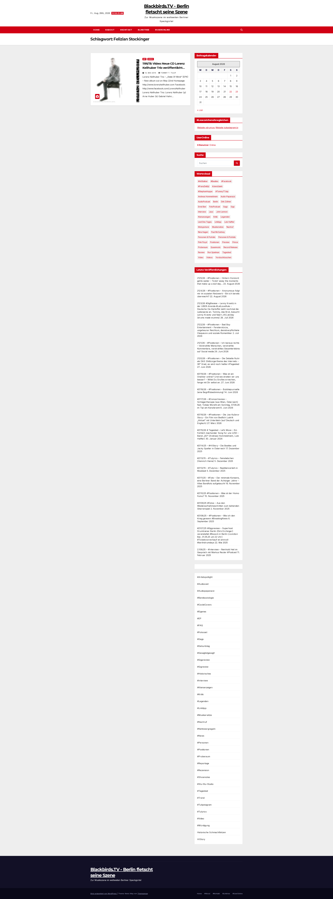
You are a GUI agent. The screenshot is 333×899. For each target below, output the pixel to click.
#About (109, 30)
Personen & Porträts (206, 237)
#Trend (200, 798)
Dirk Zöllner (226, 201)
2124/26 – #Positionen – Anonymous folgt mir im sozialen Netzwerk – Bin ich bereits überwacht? (218, 293)
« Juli (200, 110)
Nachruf (230, 227)
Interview (202, 212)
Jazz (211, 212)
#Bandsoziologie (205, 597)
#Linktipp (201, 708)
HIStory (201, 839)
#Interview (202, 680)
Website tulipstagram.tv (227, 127)
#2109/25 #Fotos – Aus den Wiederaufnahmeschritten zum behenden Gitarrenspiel (218, 506)
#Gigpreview (203, 660)
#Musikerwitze (204, 715)
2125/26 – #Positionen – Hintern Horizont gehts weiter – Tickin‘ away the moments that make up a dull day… (218, 281)
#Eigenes (201, 611)
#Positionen (203, 749)
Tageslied (226, 252)
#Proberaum (203, 756)
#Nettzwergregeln (206, 729)
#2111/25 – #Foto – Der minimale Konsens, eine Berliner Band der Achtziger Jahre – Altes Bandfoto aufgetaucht (218, 480)
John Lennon (222, 212)
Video (200, 257)
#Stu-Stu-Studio (205, 784)
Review (201, 252)
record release (231, 247)
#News (200, 735)
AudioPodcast (204, 201)
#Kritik (200, 694)
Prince (235, 242)
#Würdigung (203, 825)
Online (206, 145)
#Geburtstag (203, 646)
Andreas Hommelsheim (208, 196)
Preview (225, 242)
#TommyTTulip (222, 191)
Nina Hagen (203, 232)
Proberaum (203, 247)
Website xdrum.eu (206, 127)
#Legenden (202, 701)
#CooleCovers (204, 604)
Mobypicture (203, 227)
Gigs (233, 207)
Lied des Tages (205, 222)
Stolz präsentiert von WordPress (103, 893)
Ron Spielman (213, 252)
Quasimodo (215, 247)
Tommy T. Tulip (168, 73)
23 (237, 91)
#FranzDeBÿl (203, 186)
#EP (144, 59)
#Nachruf (202, 722)
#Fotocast (202, 632)
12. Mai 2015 (151, 73)
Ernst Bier (202, 207)
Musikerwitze (217, 227)
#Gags (200, 639)
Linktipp (218, 222)
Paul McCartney (218, 232)
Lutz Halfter (229, 222)
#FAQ (200, 625)
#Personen (202, 742)
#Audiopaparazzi (205, 591)
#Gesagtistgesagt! (206, 653)
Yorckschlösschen (223, 257)
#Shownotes (203, 777)
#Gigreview (202, 666)
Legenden (225, 217)
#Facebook (226, 181)
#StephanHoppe (205, 191)
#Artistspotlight (204, 577)
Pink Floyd (202, 242)
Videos (209, 257)
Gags (225, 207)
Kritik (215, 217)
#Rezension (203, 770)
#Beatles (214, 181)
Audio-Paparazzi (228, 196)
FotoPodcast (214, 207)
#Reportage (203, 763)
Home (96, 30)
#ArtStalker (203, 181)
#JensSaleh (217, 186)
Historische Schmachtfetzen (211, 832)
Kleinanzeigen (204, 217)
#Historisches (204, 673)
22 (230, 91)
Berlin (215, 201)
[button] (242, 30)
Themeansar (142, 893)
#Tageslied (202, 791)
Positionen (214, 242)
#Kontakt (126, 30)
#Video (150, 59)
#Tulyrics (202, 811)
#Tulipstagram (204, 804)
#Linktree (143, 30)
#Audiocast (203, 584)
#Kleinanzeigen (205, 687)
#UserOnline (162, 30)
